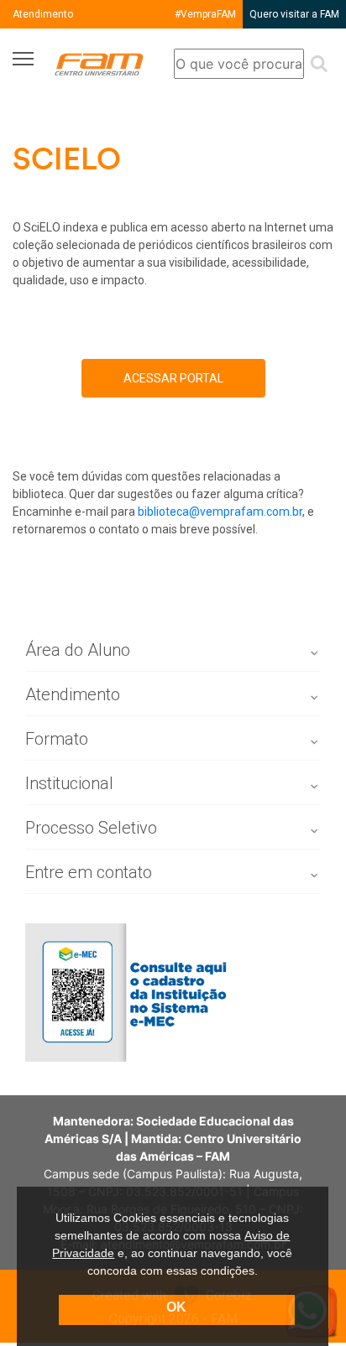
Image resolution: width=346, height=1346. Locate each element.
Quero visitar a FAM (294, 14)
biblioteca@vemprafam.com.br (220, 511)
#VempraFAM (205, 14)
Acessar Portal (173, 378)
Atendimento (43, 14)
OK (176, 1307)
